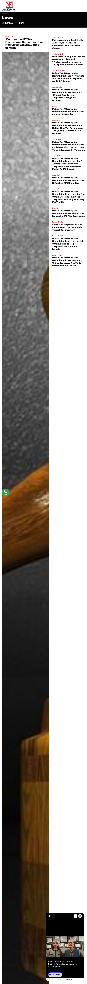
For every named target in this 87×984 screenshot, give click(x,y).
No (40, 497)
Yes (46, 497)
